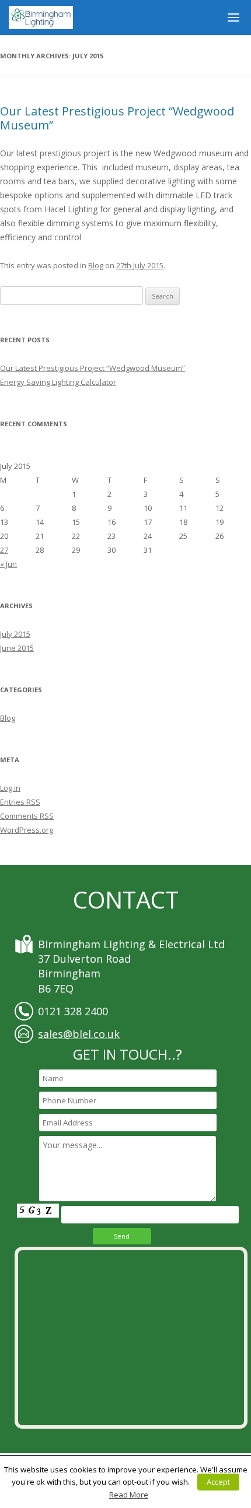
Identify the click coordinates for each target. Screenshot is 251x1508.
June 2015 (17, 648)
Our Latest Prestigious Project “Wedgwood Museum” (117, 118)
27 (4, 550)
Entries (20, 802)
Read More (128, 1494)
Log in (10, 788)
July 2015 (15, 634)
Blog (95, 265)
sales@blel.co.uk (79, 1034)
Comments (27, 816)
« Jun (8, 564)
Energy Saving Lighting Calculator (58, 382)
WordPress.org (26, 830)
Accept (218, 1482)
